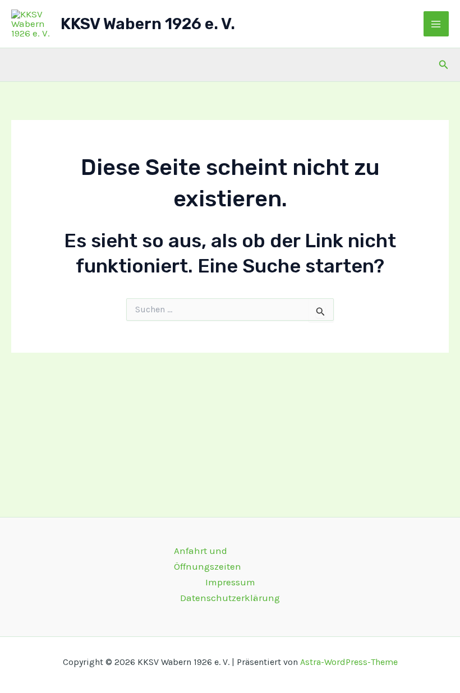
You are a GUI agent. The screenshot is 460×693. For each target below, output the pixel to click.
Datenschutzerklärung (230, 597)
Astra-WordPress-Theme (349, 662)
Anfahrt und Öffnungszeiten (207, 558)
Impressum (230, 582)
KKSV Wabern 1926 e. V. (148, 24)
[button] (444, 65)
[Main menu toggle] (436, 24)
